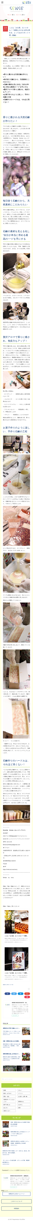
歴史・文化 (6, 1096)
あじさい (6, 1107)
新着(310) (4, 984)
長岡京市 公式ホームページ (16, 1194)
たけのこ (20, 1104)
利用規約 (16, 1208)
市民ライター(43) (10, 984)
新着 (5, 1090)
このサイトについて (16, 1201)
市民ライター (7, 1111)
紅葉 (19, 1107)
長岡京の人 (21, 1101)
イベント (20, 1093)
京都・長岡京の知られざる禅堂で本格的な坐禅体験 (16, 1041)
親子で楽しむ (7, 1104)
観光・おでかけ (7, 1093)
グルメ (20, 1090)
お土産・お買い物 (22, 1096)
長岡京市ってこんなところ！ (9, 1100)
